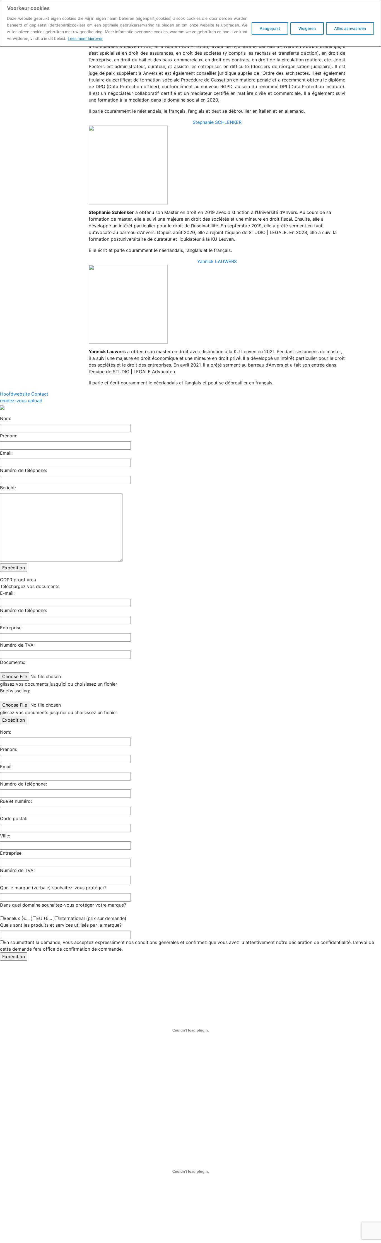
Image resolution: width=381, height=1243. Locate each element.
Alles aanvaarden (350, 28)
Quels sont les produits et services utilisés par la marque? (61, 925)
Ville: (5, 836)
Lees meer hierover (85, 38)
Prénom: (8, 436)
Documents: (12, 662)
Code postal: (13, 818)
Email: (6, 453)
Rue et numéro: (16, 801)
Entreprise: (11, 627)
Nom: (5, 418)
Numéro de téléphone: (23, 470)
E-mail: (7, 593)
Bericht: (8, 487)
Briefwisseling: (15, 690)
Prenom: (8, 749)
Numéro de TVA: (17, 645)
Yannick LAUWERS (217, 261)
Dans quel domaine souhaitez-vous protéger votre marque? (63, 905)
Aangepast (270, 28)
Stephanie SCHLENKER (217, 122)
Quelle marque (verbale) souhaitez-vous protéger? (53, 887)
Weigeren (307, 28)
